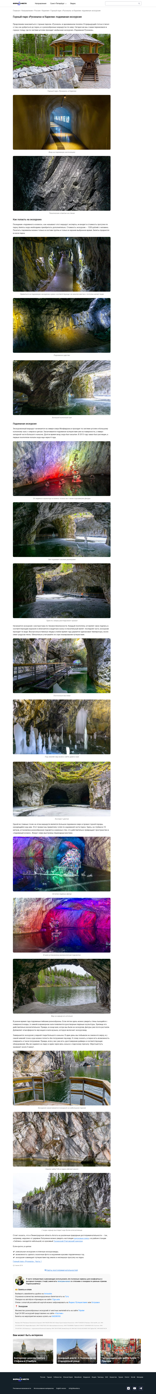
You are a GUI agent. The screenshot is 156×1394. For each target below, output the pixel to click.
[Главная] (20, 3)
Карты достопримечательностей (62, 1270)
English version (61, 1388)
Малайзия (78, 1377)
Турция (49, 1377)
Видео (73, 3)
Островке (95, 1302)
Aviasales (48, 1294)
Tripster (81, 1310)
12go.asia (56, 1299)
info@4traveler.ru (74, 1388)
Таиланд (100, 1377)
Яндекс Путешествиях (78, 1302)
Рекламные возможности (22, 1388)
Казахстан (113, 1377)
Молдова (140, 1377)
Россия (37, 11)
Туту (67, 1296)
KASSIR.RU (56, 1316)
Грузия (120, 1377)
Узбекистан (57, 1377)
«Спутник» (59, 1313)
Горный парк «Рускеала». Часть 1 (27, 1261)
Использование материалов (44, 1388)
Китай (133, 1377)
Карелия (45, 11)
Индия (94, 1377)
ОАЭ (106, 1377)
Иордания (86, 1377)
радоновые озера (81, 1238)
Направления (40, 3)
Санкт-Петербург (57, 3)
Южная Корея (68, 1377)
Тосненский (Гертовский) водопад (68, 1241)
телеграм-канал (64, 1281)
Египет (127, 1377)
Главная (16, 11)
